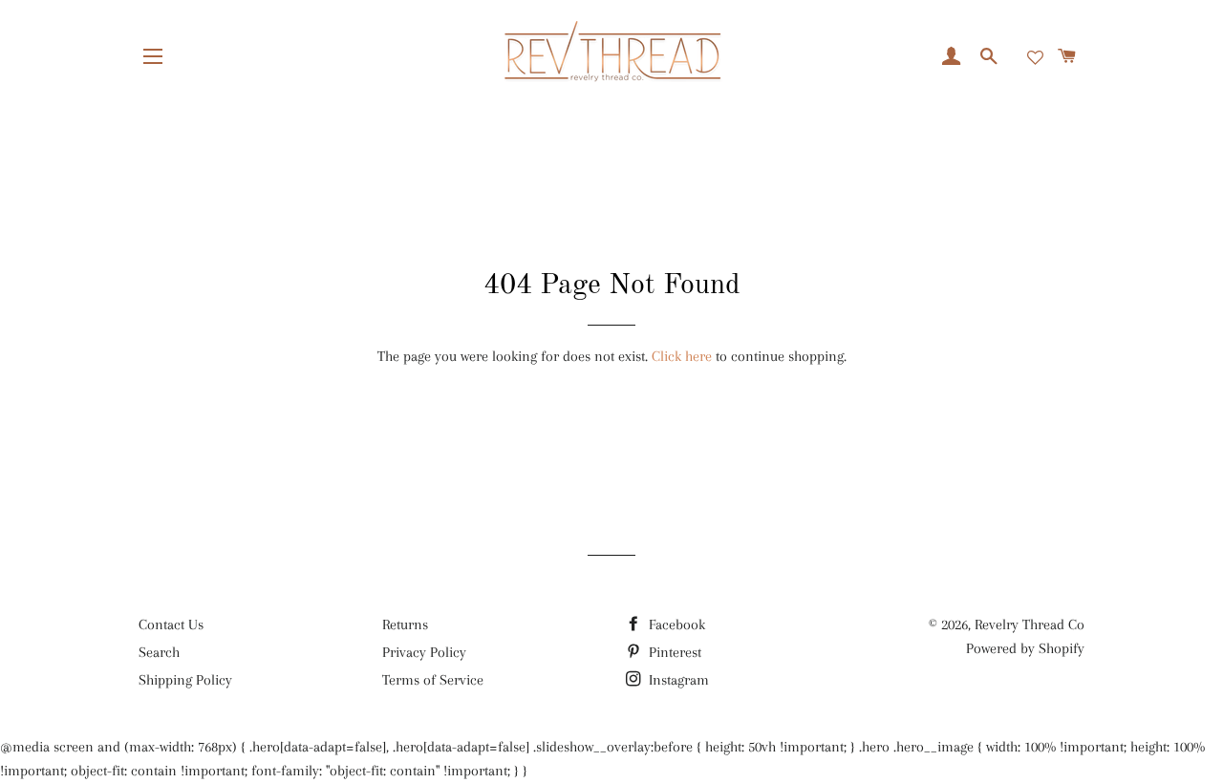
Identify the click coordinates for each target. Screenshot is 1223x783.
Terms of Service (432, 679)
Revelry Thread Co (1029, 624)
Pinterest (673, 652)
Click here (682, 356)
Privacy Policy (424, 652)
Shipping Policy (185, 679)
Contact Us (171, 624)
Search (159, 652)
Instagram (677, 679)
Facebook (675, 624)
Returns (405, 624)
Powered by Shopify (1025, 648)
